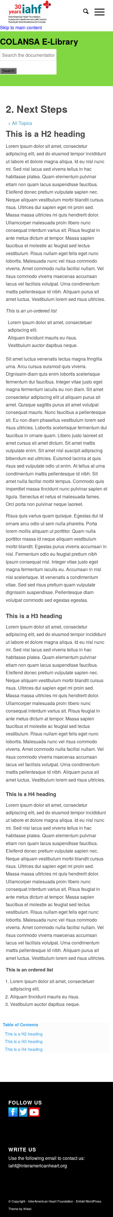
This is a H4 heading (24, 1049)
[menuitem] (83, 11)
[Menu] (97, 11)
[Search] (83, 11)
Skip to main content (21, 27)
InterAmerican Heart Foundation (50, 1201)
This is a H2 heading (24, 1034)
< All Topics (20, 123)
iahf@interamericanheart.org (37, 1165)
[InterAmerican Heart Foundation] (46, 11)
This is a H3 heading (24, 1041)
